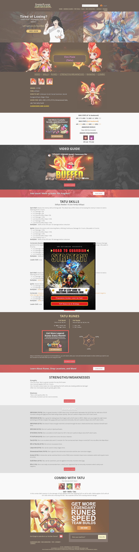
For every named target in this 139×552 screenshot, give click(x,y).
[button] (94, 244)
